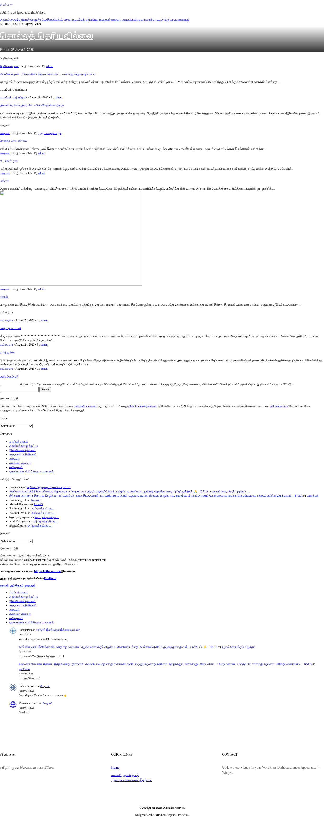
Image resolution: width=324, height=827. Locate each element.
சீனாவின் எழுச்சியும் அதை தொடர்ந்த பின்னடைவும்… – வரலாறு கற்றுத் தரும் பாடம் (47, 74)
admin (49, 66)
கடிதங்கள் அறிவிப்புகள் (86, 19)
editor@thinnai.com (86, 406)
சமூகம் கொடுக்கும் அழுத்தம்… (230, 491)
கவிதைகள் (138, 19)
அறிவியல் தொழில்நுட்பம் (33, 19)
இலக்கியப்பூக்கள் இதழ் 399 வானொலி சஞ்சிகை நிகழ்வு (32, 105)
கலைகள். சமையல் (121, 19)
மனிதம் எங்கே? (9, 376)
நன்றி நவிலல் (7, 352)
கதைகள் (105, 19)
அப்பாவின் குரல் (9, 161)
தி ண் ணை (6, 4)
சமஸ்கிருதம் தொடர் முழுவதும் (17, 585)
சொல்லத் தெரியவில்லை (46, 35)
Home (115, 767)
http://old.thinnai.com (47, 571)
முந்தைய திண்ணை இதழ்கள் (131, 780)
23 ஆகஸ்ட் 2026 (31, 24)
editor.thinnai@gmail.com (142, 406)
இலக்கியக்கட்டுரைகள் (60, 19)
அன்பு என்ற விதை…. (43, 508)
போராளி (35, 500)
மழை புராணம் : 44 (10, 328)
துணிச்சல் (312, 495)
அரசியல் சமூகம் (9, 19)
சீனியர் (4, 297)
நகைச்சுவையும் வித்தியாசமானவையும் (167, 19)
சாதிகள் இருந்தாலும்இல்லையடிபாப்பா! (49, 487)
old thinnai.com (279, 406)
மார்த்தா (4, 180)
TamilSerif (50, 578)
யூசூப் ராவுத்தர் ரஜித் (49, 133)
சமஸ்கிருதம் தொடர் (125, 775)
